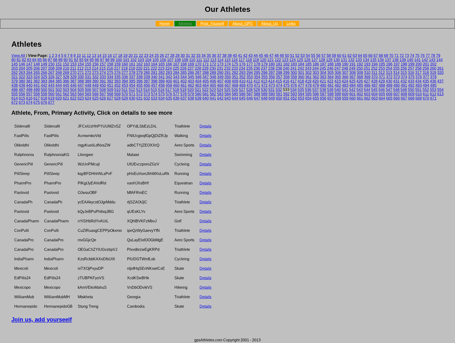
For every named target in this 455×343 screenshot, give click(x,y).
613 (440, 94)
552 (426, 90)
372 (389, 77)
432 (403, 81)
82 (24, 60)
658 (338, 98)
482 (338, 85)
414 (271, 81)
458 (161, 85)
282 (161, 73)
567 (103, 94)
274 (103, 73)
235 (249, 68)
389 (88, 81)
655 (316, 98)
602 (360, 94)
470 (249, 85)
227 (190, 68)
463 (198, 85)
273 (95, 73)
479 (316, 85)
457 (154, 85)
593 (294, 94)
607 (396, 94)
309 (360, 73)
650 (279, 98)
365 (338, 77)
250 (359, 68)
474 (279, 85)
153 (73, 64)
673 (22, 103)
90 (66, 60)
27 (167, 56)
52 (297, 56)
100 (119, 60)
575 (161, 94)
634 (161, 98)
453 (125, 85)
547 (389, 90)
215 (102, 68)
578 (183, 94)
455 (139, 85)
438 (14, 85)
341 (161, 77)
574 (154, 94)
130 (336, 60)
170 (198, 64)
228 (198, 68)
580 (198, 94)
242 (301, 68)
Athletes (185, 24)
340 (154, 77)
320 (440, 73)
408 (227, 81)
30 (183, 56)
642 (220, 98)
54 (308, 56)
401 (176, 81)
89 (60, 60)
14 (99, 56)
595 (308, 94)
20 (130, 56)
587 (249, 94)
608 (404, 94)
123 (285, 60)
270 (73, 73)
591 (279, 94)
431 (396, 81)
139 (403, 60)
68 (381, 56)
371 (382, 77)
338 (139, 77)
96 (97, 60)
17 (115, 56)
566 (95, 94)
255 (396, 68)
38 (224, 56)
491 (404, 85)
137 (388, 60)
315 (403, 73)
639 (198, 98)
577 (176, 94)
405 (205, 81)
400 (169, 81)
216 (110, 68)
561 (58, 94)
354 (257, 77)
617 (36, 98)
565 (88, 94)
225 (176, 68)
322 (22, 77)
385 (58, 81)
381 (29, 81)
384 (51, 81)
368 (360, 77)
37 (219, 56)
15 (104, 56)
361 (308, 77)
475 (286, 85)
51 (292, 56)
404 (198, 81)
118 (249, 60)
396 (139, 81)
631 (139, 98)
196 (389, 64)
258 (418, 68)
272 (88, 73)
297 (271, 73)
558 (36, 94)
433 (411, 81)
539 (330, 90)
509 (110, 90)
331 (88, 77)
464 (205, 85)
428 (374, 81)
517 (168, 90)
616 (29, 98)
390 (95, 81)
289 (213, 73)
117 (242, 60)
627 (110, 98)
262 (14, 73)
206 (36, 68)
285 (183, 73)
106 (163, 60)
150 (51, 64)
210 (66, 68)
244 (315, 68)
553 (433, 90)
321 (14, 77)
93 (81, 60)
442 (44, 85)
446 (73, 85)
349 (220, 77)
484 (352, 85)
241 (293, 68)
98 (107, 60)
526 (235, 90)
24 (151, 56)
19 (125, 56)
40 (235, 56)
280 (147, 73)
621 (66, 98)
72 (402, 56)
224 (168, 68)
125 (300, 60)
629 (125, 98)
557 (29, 94)
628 (117, 98)
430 (389, 81)
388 (80, 81)
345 (191, 77)
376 (418, 77)
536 (308, 90)
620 (58, 98)
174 (227, 64)
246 (330, 68)
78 (433, 56)
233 (235, 68)
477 (301, 85)
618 (44, 98)
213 (88, 68)
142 (425, 60)
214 (95, 68)
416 (286, 81)
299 (286, 73)
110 (192, 60)
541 (345, 90)
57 (323, 56)
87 (50, 60)
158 (110, 64)
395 (132, 81)
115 (227, 60)
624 (88, 98)
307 (345, 73)
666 (396, 98)
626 (103, 98)
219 (132, 68)
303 (316, 73)
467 (227, 85)
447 (80, 85)
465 (213, 85)
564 (80, 94)
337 (132, 77)
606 (389, 94)
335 (117, 77)
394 (125, 81)
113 (213, 60)
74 (412, 56)
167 (176, 64)
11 (84, 56)
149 (44, 64)
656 (323, 98)
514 (146, 90)
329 (73, 77)
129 (329, 60)
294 (249, 73)
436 (433, 81)
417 (293, 81)
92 (76, 60)
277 (125, 73)
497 (22, 90)
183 (294, 64)
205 (29, 68)
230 (212, 68)
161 (132, 64)
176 (242, 64)
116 (235, 60)
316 (411, 73)
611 (426, 94)
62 (349, 56)
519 (183, 90)
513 (139, 90)
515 (154, 90)
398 (154, 81)
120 (263, 60)
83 (29, 60)
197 (396, 64)
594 (301, 94)
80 (13, 60)
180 (271, 64)
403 (191, 81)
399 (161, 81)
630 (132, 98)
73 (407, 56)
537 (315, 90)
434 (418, 81)
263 (22, 73)
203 (14, 68)
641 (213, 98)
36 (214, 56)
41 (240, 56)
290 (220, 73)
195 (382, 64)
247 (337, 68)
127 (314, 60)
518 (176, 90)
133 (358, 60)
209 (58, 68)
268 (58, 73)
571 (132, 94)
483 (345, 85)
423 (337, 81)
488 (382, 85)
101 (126, 60)
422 (330, 81)
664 (382, 98)
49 (282, 56)
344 (183, 77)
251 (367, 68)
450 (103, 85)
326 (51, 77)
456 (147, 85)
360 (301, 77)
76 (422, 56)
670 (426, 98)
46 (266, 56)
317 (418, 73)
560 (51, 94)
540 (337, 90)
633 (154, 98)
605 (382, 94)
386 (66, 81)
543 (359, 90)
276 (117, 73)
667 (404, 98)
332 (95, 77)
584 (227, 94)
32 (193, 56)
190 (345, 64)
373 (396, 77)
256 (403, 68)
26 (162, 56)
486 (367, 85)
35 (209, 56)
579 (191, 94)
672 (14, 103)
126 (307, 60)
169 (191, 64)
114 (220, 60)
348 (213, 77)
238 (271, 68)
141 (417, 60)
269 (66, 73)
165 (161, 64)
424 (345, 81)
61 (344, 56)
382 (36, 81)
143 (432, 60)
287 (198, 73)
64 (360, 56)
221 (146, 68)
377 (426, 77)
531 (271, 90)
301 (301, 73)
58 (329, 56)
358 (286, 77)
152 (66, 64)
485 (360, 85)
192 (360, 64)
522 (205, 90)
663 (374, 98)
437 (440, 81)
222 (154, 68)
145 (14, 64)
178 (257, 64)
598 (330, 94)
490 (396, 85)
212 (80, 68)
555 (14, 94)
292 (235, 73)
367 (352, 77)
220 (139, 68)
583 (220, 94)
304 (323, 73)
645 (242, 98)
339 (147, 77)
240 (286, 68)
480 (323, 85)
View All (18, 56)
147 (29, 64)
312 (381, 73)
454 (132, 85)
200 (418, 64)
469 (242, 85)
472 (264, 85)
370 (374, 77)
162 (139, 64)
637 (183, 98)
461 (183, 85)
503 (66, 90)
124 (292, 60)
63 (355, 56)
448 (88, 85)
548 (396, 90)
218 (124, 68)
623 (80, 98)
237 (264, 68)
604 (374, 94)
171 (205, 64)
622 (73, 98)
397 (147, 81)
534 (293, 90)
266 (44, 73)
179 (264, 64)
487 (374, 85)
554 (440, 90)
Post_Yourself (212, 24)
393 (117, 81)
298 (279, 73)
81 (19, 60)
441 (36, 85)
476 (294, 85)
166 (169, 64)
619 (51, 98)
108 (177, 60)
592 (286, 94)
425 (352, 81)
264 (29, 73)
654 (308, 98)
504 (73, 90)
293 (242, 73)
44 (256, 56)
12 (89, 56)
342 (169, 77)
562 (66, 94)
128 (322, 60)
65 (365, 56)
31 (188, 56)
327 (58, 77)
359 (294, 77)
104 (148, 60)
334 (110, 77)
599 (338, 94)
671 (433, 98)
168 (183, 64)
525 (227, 90)
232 (227, 68)
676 (44, 103)
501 (51, 90)
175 (235, 64)
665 (389, 98)
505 (80, 90)
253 (381, 68)
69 (386, 56)
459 (169, 85)
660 (352, 98)
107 (170, 60)
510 (117, 90)
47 (271, 56)
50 (287, 56)
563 (73, 94)
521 (198, 90)
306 (338, 73)
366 (345, 77)
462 (191, 85)
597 (323, 94)
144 (439, 60)
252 (374, 68)
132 (351, 60)
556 (22, 94)
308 (352, 73)
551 (418, 90)
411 (249, 81)
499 (36, 90)
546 (381, 90)
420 (315, 81)
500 (44, 90)
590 (271, 94)
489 (389, 85)
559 (44, 94)
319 (433, 73)
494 (426, 85)
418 (301, 81)
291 (227, 73)
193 (367, 64)
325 (44, 77)
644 (235, 98)
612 (433, 94)
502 (58, 90)
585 (235, 94)
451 (110, 85)
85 (39, 60)
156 (95, 64)
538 (323, 90)
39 (230, 56)
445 (66, 85)
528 (249, 90)
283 (169, 73)
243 (308, 68)
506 (88, 90)
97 (102, 60)
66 (370, 56)
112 (206, 60)
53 (302, 56)
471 (257, 85)
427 (367, 81)
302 (308, 73)
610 (418, 94)
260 (433, 68)
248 (345, 68)
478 (308, 85)
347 (205, 77)
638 (191, 98)
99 (112, 60)
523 (212, 90)
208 (51, 68)
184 (301, 64)
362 (316, 77)
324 (36, 77)
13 (94, 56)
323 (29, 77)
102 (133, 60)
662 (367, 98)
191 (352, 64)
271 (80, 73)
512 (132, 90)
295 (257, 73)
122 (278, 60)
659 (345, 98)
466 (220, 85)
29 (177, 56)
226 (183, 68)
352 (242, 77)
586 (242, 94)
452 (117, 85)
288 (205, 73)
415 (279, 81)
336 (125, 77)
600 (345, 94)
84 (34, 60)
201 (426, 64)
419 (308, 81)
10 (79, 56)
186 (316, 64)
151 (58, 64)
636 (176, 98)
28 (172, 56)
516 (161, 90)
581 (205, 94)
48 (276, 56)
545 (374, 90)
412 (257, 81)
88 (55, 60)
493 (418, 85)
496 (14, 90)
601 (352, 94)
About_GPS (242, 24)
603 (367, 94)
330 (80, 77)
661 (360, 98)
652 (294, 98)
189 (338, 64)
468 (235, 85)
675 (36, 103)
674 (29, 103)
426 (359, 81)
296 (264, 73)
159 (117, 64)
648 (264, 98)
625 (95, 98)
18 (120, 56)
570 (125, 94)
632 (147, 98)
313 (389, 73)
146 (22, 64)
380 (22, 81)
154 (80, 64)
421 (323, 81)
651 (286, 98)
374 (404, 77)
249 (352, 68)
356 (271, 77)
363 (323, 77)
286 (191, 73)
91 (71, 60)
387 (73, 81)
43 (250, 56)
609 (411, 94)
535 (301, 90)
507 (95, 90)
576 (169, 94)
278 (132, 73)
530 (264, 90)
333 (103, 77)
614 (14, 98)
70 (391, 56)
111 (199, 60)
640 (205, 98)
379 (14, 81)
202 (433, 64)
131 (344, 60)
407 (220, 81)
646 (249, 98)
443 (51, 85)
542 (352, 90)
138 (395, 60)
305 (330, 73)
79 (438, 56)
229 (205, 68)
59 (334, 56)
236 (257, 68)
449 (95, 85)
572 (139, 94)
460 (176, 85)
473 (271, 85)
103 (141, 60)
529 (257, 90)
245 (323, 68)
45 (261, 56)
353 (249, 77)
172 (213, 64)
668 (411, 98)
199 (411, 64)
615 (22, 98)
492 (411, 85)
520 (190, 90)
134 (366, 60)
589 (264, 94)
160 (125, 64)
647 (257, 98)
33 (198, 56)
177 (249, 64)
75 (417, 56)
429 (381, 81)
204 (22, 68)
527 (242, 90)
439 (22, 85)
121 (270, 60)
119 (256, 60)
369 (367, 77)
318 (426, 73)
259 (426, 68)
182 (286, 64)
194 (374, 64)
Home (164, 24)
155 (88, 64)
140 (410, 60)
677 (51, 103)
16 (110, 56)
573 (147, 94)
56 (318, 56)
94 (86, 60)
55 (313, 56)
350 (227, 77)
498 (29, 90)
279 (139, 73)
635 (169, 98)
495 (433, 85)
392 (110, 81)
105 (155, 60)
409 (235, 81)
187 (323, 64)
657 (330, 98)
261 (440, 68)
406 (213, 81)
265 (36, 73)
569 (117, 94)
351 (235, 77)
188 (330, 64)
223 (161, 68)
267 (51, 73)
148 (36, 64)
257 (411, 68)
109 (185, 60)
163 (147, 64)
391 (103, 81)
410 (242, 81)
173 (220, 64)
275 (110, 73)
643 (227, 98)
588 (257, 94)
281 (154, 73)
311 (374, 73)
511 (125, 90)
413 (264, 81)
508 (103, 90)
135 (373, 60)
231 (220, 68)
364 (330, 77)
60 (339, 56)
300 (294, 73)
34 (203, 56)
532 (279, 90)
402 (183, 81)
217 (117, 68)
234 (242, 68)
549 (403, 90)
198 (404, 64)
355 (264, 77)
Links (291, 24)
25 (157, 56)
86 (45, 60)
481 (330, 85)
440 (29, 85)
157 (103, 64)
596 (316, 94)
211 (73, 68)
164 (154, 64)
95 (92, 60)
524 (220, 90)
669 (418, 98)
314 (396, 73)
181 (279, 64)
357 (279, 77)
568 (110, 94)
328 (66, 77)
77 (428, 56)
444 (58, 85)
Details (205, 126)
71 (396, 56)
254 (389, 68)
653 (301, 98)
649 (271, 98)
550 (411, 90)
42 (245, 56)
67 (375, 56)
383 (44, 81)
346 (198, 77)
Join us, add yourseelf (41, 319)
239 (279, 68)
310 (367, 73)
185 (308, 64)
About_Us (269, 24)
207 (44, 68)
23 (146, 56)
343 (176, 77)
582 (213, 94)
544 (367, 90)
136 (381, 60)
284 (176, 73)
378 (433, 77)
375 (411, 77)
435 (426, 81)
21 (136, 56)
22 (141, 56)
